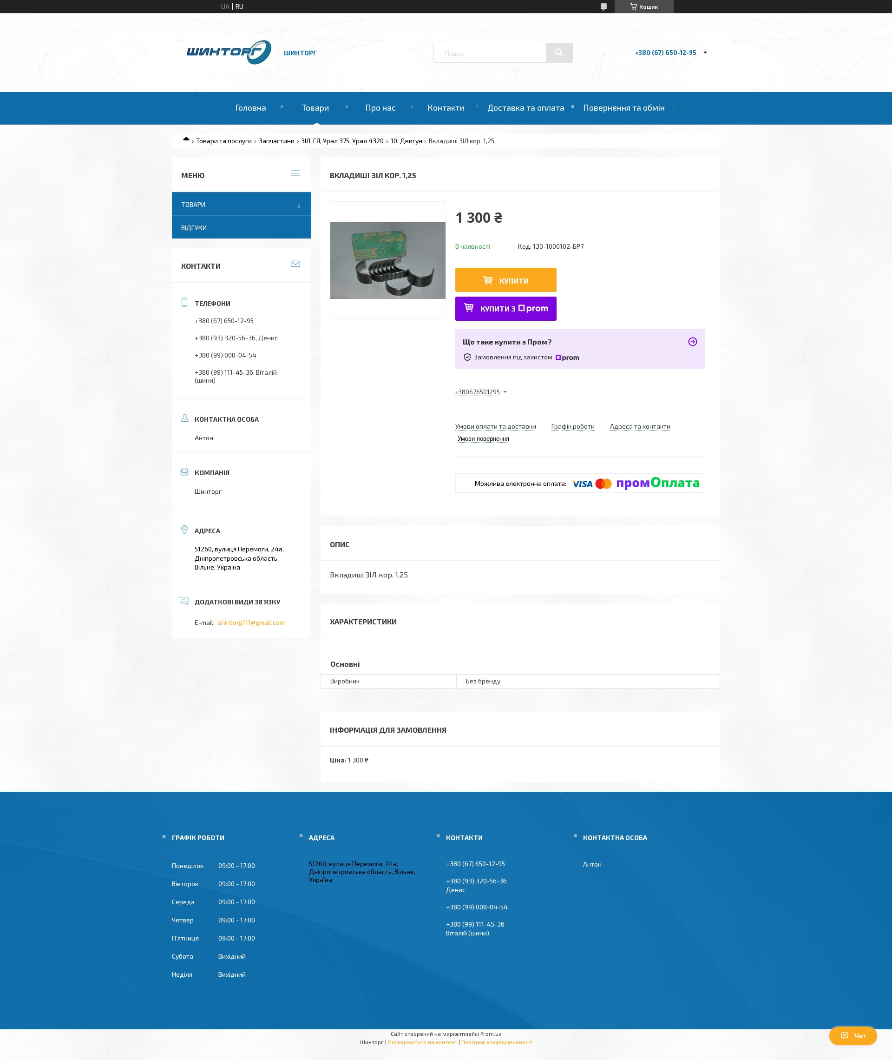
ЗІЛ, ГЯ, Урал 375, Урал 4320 (342, 141)
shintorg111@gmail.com (251, 622)
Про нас (380, 107)
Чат (860, 1036)
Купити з (498, 308)
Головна (250, 107)
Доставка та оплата (525, 107)
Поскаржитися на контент (422, 1042)
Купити (514, 280)
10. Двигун (406, 141)
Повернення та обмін (624, 107)
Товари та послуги (224, 141)
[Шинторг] (229, 66)
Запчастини (277, 141)
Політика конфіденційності (496, 1042)
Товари (315, 107)
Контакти (445, 107)
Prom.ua (491, 1033)
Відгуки (194, 228)
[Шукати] (559, 52)
